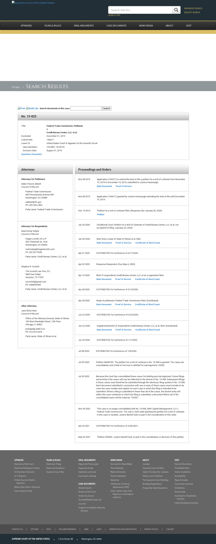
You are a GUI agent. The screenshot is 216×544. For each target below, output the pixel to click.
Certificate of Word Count (147, 242)
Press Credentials (118, 475)
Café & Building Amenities (186, 502)
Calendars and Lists (87, 471)
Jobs (86, 529)
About (146, 460)
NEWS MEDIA (146, 25)
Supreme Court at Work (153, 468)
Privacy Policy (151, 529)
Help (48, 529)
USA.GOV (170, 529)
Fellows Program (67, 529)
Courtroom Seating (87, 475)
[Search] (176, 10)
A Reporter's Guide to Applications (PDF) (120, 485)
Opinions (18, 460)
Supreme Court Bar (55, 471)
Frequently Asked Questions (155, 487)
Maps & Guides (181, 479)
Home (16, 87)
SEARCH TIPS (114, 15)
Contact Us (17, 529)
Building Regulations (152, 483)
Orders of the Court (87, 491)
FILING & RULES (53, 25)
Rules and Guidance (55, 468)
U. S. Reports (20, 475)
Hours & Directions (183, 463)
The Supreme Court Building (155, 479)
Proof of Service (124, 186)
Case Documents (86, 483)
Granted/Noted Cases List (89, 499)
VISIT (189, 25)
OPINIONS (26, 25)
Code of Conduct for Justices (155, 471)
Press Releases (117, 468)
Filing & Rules (53, 460)
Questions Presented (31, 154)
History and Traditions (153, 475)
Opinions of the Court (24, 463)
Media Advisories (118, 471)
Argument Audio (85, 468)
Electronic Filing (53, 463)
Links (98, 529)
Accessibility (180, 475)
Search (106, 108)
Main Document (104, 186)
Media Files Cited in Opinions (27, 487)
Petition (100, 214)
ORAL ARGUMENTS (84, 25)
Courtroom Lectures (184, 483)
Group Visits (180, 491)
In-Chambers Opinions (24, 471)
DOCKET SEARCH (192, 12)
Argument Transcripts (88, 463)
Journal (82, 503)
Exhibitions (180, 487)
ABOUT (169, 25)
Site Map (34, 529)
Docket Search (85, 487)
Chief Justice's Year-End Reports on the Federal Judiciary (122, 494)
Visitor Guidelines (182, 471)
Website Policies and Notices (123, 529)
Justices (146, 463)
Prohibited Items (182, 468)
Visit (177, 460)
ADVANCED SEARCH (193, 8)
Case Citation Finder (23, 490)
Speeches (115, 479)
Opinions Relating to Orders (27, 468)
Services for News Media (121, 463)
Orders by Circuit (86, 495)
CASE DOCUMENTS (116, 25)
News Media (116, 460)
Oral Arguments (87, 460)
